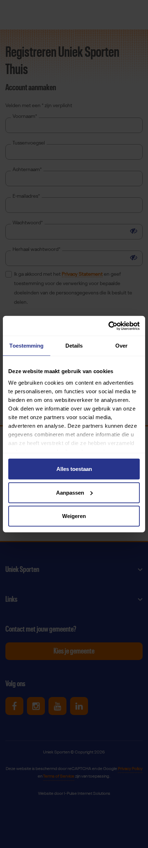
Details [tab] (74, 346)
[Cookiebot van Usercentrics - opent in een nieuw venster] (108, 325)
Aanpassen (70, 492)
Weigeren (74, 516)
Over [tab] (121, 346)
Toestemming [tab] (26, 346)
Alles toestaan (74, 469)
